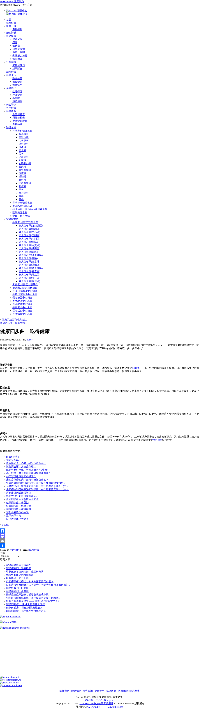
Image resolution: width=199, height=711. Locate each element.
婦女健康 (11, 22)
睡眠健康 (17, 78)
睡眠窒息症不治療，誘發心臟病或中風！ (28, 594)
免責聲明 (99, 691)
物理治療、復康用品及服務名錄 (29, 209)
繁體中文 (21, 10)
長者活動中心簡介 (22, 310)
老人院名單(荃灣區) (29, 265)
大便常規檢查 (19, 121)
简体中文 (22, 13)
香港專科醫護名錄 (22, 130)
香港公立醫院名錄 (22, 202)
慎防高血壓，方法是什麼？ (21, 466)
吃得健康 (34, 550)
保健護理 (11, 88)
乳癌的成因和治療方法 (14, 319)
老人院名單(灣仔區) (29, 278)
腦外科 (22, 179)
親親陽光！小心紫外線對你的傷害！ (26, 463)
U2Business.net (115, 706)
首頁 (8, 19)
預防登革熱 (12, 460)
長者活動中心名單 (22, 314)
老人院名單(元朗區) (29, 235)
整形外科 (24, 193)
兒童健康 (11, 62)
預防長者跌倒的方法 (17, 512)
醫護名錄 (11, 127)
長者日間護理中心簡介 (24, 291)
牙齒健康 (17, 94)
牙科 (21, 189)
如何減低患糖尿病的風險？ (21, 476)
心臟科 (22, 160)
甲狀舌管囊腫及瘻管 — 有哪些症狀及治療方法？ (33, 601)
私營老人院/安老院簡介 (25, 284)
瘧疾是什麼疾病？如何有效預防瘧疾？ (27, 479)
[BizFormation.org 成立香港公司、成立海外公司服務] (9, 677)
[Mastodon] (99, 535)
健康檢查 (11, 111)
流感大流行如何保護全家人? (21, 496)
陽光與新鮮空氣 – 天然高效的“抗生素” (27, 469)
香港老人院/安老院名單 (25, 222)
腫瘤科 (22, 186)
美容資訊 (11, 104)
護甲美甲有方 (13, 515)
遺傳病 (16, 45)
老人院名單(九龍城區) (31, 225)
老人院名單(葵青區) (29, 271)
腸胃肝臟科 (25, 170)
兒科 (21, 199)
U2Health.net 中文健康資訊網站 (96, 703)
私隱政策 (111, 691)
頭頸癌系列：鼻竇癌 (17, 591)
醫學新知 (17, 58)
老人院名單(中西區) (29, 232)
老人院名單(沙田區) (29, 248)
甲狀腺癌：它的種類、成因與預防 (25, 571)
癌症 (14, 42)
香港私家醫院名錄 (22, 206)
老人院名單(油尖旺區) (31, 255)
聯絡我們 (76, 691)
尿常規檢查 (18, 117)
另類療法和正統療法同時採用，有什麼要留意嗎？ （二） (37, 486)
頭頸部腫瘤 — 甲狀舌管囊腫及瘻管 (25, 604)
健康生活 (11, 75)
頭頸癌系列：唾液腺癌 (18, 568)
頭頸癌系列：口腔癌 (17, 588)
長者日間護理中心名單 (24, 294)
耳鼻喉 (16, 98)
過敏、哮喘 (18, 52)
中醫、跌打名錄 (21, 215)
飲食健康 (17, 81)
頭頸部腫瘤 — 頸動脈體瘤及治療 (24, 607)
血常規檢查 (18, 114)
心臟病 (135, 368)
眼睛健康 (17, 101)
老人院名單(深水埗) (29, 261)
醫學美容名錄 (19, 212)
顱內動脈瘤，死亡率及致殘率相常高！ (27, 611)
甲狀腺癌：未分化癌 (17, 578)
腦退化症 (17, 39)
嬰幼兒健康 (18, 65)
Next (6, 524)
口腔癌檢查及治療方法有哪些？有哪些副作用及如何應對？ (38, 584)
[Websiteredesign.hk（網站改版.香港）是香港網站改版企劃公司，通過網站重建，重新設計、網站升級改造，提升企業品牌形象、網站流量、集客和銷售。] (10, 679)
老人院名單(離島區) (29, 274)
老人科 (22, 150)
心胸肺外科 (25, 163)
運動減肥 (17, 85)
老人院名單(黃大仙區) (31, 268)
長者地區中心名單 (22, 301)
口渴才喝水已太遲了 (17, 519)
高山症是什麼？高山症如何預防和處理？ (28, 473)
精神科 (22, 176)
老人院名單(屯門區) (29, 238)
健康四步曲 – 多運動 (17, 502)
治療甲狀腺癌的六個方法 (20, 575)
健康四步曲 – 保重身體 (12, 323)
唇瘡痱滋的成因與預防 (18, 492)
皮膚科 (22, 173)
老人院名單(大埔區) (29, 229)
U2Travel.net (93, 706)
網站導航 (134, 691)
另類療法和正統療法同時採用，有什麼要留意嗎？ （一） (37, 489)
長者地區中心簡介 (22, 297)
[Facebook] (99, 530)
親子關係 (17, 68)
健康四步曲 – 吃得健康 (18, 509)
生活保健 (17, 91)
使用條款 (123, 691)
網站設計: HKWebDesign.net (100, 700)
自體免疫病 (18, 49)
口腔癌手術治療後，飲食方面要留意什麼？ (29, 581)
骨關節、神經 (19, 55)
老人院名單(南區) (28, 258)
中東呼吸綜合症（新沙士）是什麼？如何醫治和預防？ (36, 483)
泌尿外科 (24, 157)
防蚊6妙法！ (13, 456)
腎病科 (22, 166)
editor (29, 339)
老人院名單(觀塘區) (29, 281)
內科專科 (24, 140)
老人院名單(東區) (28, 251)
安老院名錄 (12, 219)
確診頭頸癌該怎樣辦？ (18, 565)
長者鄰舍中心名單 (22, 307)
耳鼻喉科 (24, 134)
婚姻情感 (11, 32)
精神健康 (11, 72)
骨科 (21, 153)
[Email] (99, 540)
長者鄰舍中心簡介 (22, 304)
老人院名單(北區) (28, 242)
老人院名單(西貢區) (29, 245)
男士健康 (11, 108)
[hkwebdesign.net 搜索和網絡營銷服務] (9, 682)
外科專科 (24, 144)
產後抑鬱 (17, 29)
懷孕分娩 (11, 26)
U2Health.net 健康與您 (12, 1)
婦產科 (22, 147)
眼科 (21, 196)
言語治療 (24, 137)
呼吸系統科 (25, 183)
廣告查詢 (88, 691)
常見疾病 (11, 36)
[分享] (99, 545)
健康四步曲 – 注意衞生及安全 (22, 499)
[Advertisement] (93, 654)
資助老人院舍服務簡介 (24, 287)
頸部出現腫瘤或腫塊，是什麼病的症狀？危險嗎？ (33, 598)
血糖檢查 (17, 124)
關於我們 (64, 691)
